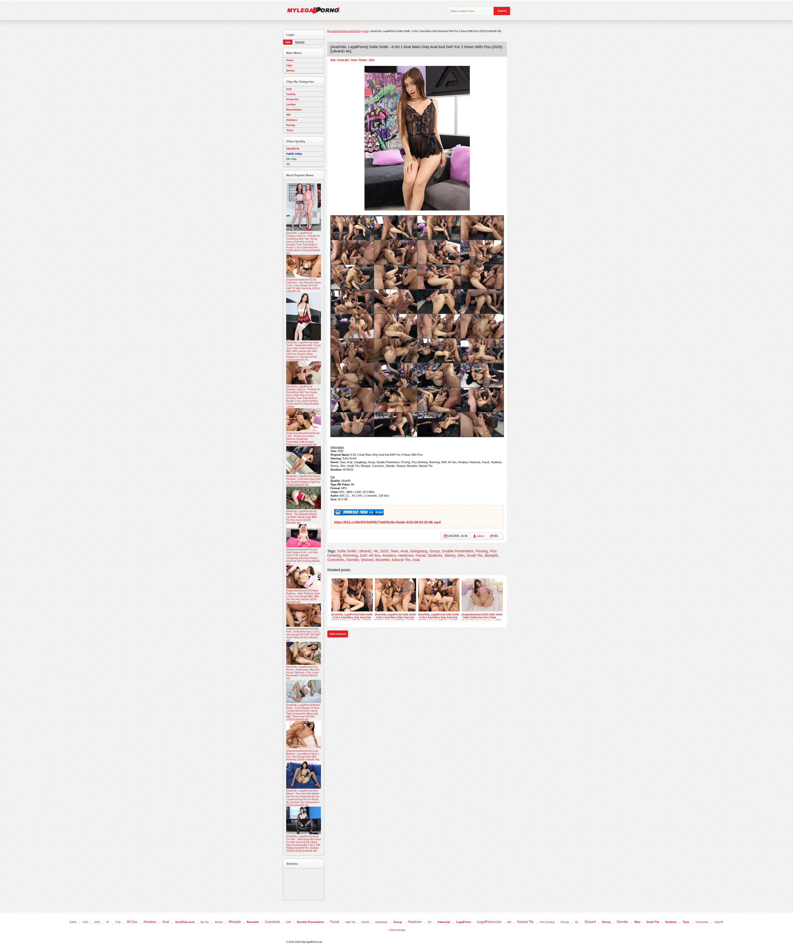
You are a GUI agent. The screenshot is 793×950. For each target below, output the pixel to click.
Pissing (363, 59)
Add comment (337, 634)
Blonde (219, 922)
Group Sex (343, 59)
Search (501, 10)
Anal (332, 59)
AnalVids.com (185, 922)
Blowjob (491, 555)
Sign (287, 42)
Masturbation (294, 109)
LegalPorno (463, 922)
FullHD (365, 922)
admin (480, 535)
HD (429, 922)
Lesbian (291, 104)
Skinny (449, 555)
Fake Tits (350, 922)
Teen (395, 551)
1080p (72, 922)
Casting (290, 94)
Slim (460, 555)
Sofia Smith (346, 551)
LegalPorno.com (489, 922)
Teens (354, 59)
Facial (420, 555)
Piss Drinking (547, 922)
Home (289, 60)
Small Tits (475, 555)
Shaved (367, 560)
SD (576, 922)
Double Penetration (458, 551)
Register (300, 42)
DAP (363, 555)
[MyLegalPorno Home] (311, 11)
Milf (288, 114)
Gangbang (418, 551)
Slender (352, 560)
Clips (371, 59)
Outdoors (291, 120)
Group (434, 551)
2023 (85, 922)
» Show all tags (396, 930)
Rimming (350, 555)
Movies (290, 70)
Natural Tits (401, 560)
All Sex (374, 555)
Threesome (701, 922)
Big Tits (205, 922)
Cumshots (335, 560)
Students (434, 555)
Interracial (443, 922)
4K (376, 551)
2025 (384, 551)
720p (118, 922)
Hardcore (405, 555)
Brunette (382, 560)
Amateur (389, 555)
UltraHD (365, 551)
